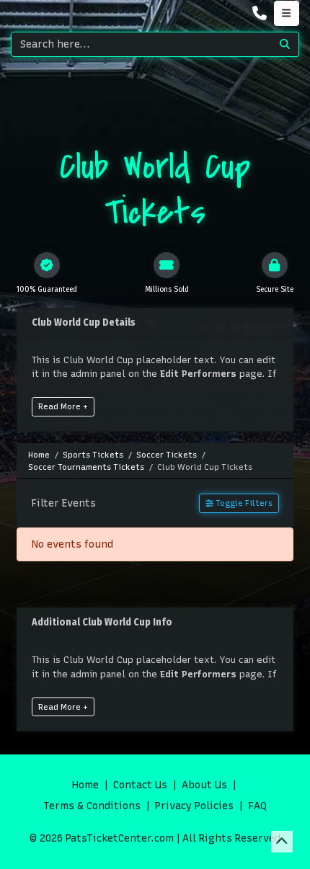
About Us (204, 785)
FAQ (257, 806)
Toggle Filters (243, 503)
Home (85, 785)
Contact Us (140, 785)
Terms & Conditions (92, 806)
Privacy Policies (194, 806)
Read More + (63, 406)
